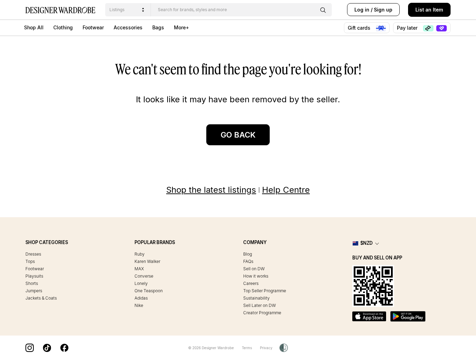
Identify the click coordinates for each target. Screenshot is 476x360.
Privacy (266, 348)
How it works (255, 276)
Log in (361, 10)
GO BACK (238, 134)
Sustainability (256, 298)
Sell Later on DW (259, 305)
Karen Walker (147, 261)
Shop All (34, 27)
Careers (251, 283)
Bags (158, 27)
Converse (144, 276)
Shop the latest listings (211, 190)
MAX (139, 268)
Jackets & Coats (41, 298)
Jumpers (33, 290)
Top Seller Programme (264, 290)
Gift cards (360, 28)
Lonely (141, 283)
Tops (30, 261)
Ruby (140, 254)
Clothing (63, 27)
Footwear (93, 27)
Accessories (128, 27)
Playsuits (34, 276)
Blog (247, 254)
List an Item (429, 10)
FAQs (248, 261)
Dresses (33, 254)
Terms (247, 348)
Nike (139, 305)
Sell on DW (254, 268)
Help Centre (286, 190)
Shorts (31, 283)
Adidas (141, 298)
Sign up (383, 10)
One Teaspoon (149, 290)
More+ (181, 27)
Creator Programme (262, 312)
